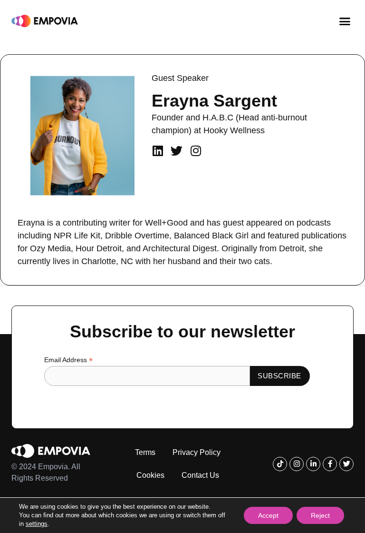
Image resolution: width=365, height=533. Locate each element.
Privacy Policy (197, 452)
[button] (345, 21)
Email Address (68, 360)
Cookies (150, 475)
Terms (145, 452)
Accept (268, 515)
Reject (320, 515)
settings (37, 523)
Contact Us (200, 475)
